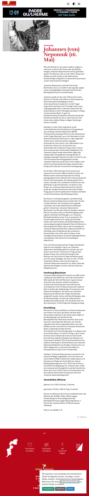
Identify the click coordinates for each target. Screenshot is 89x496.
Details (70, 489)
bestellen (30, 449)
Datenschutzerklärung (70, 482)
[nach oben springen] (44, 433)
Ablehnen (60, 489)
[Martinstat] (78, 449)
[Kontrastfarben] (74, 4)
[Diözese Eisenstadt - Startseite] (9, 3)
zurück (82, 417)
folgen (62, 450)
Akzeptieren (48, 489)
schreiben (46, 449)
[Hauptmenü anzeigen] (79, 4)
